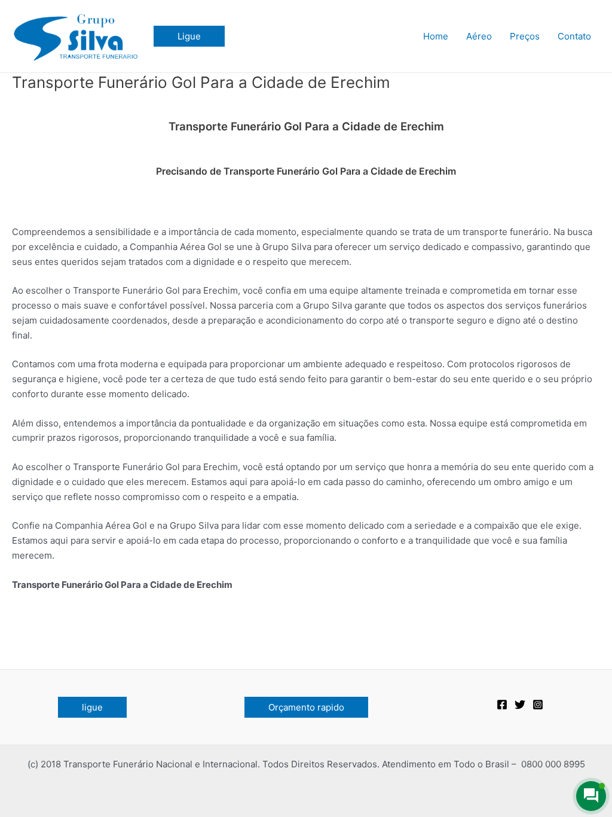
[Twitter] (520, 704)
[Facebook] (502, 704)
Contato (574, 36)
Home (435, 36)
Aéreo (479, 36)
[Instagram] (538, 704)
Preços (525, 36)
